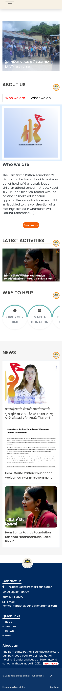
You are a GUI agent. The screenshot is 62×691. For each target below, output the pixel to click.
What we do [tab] (41, 98)
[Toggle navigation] (9, 4)
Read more (31, 225)
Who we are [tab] (15, 98)
